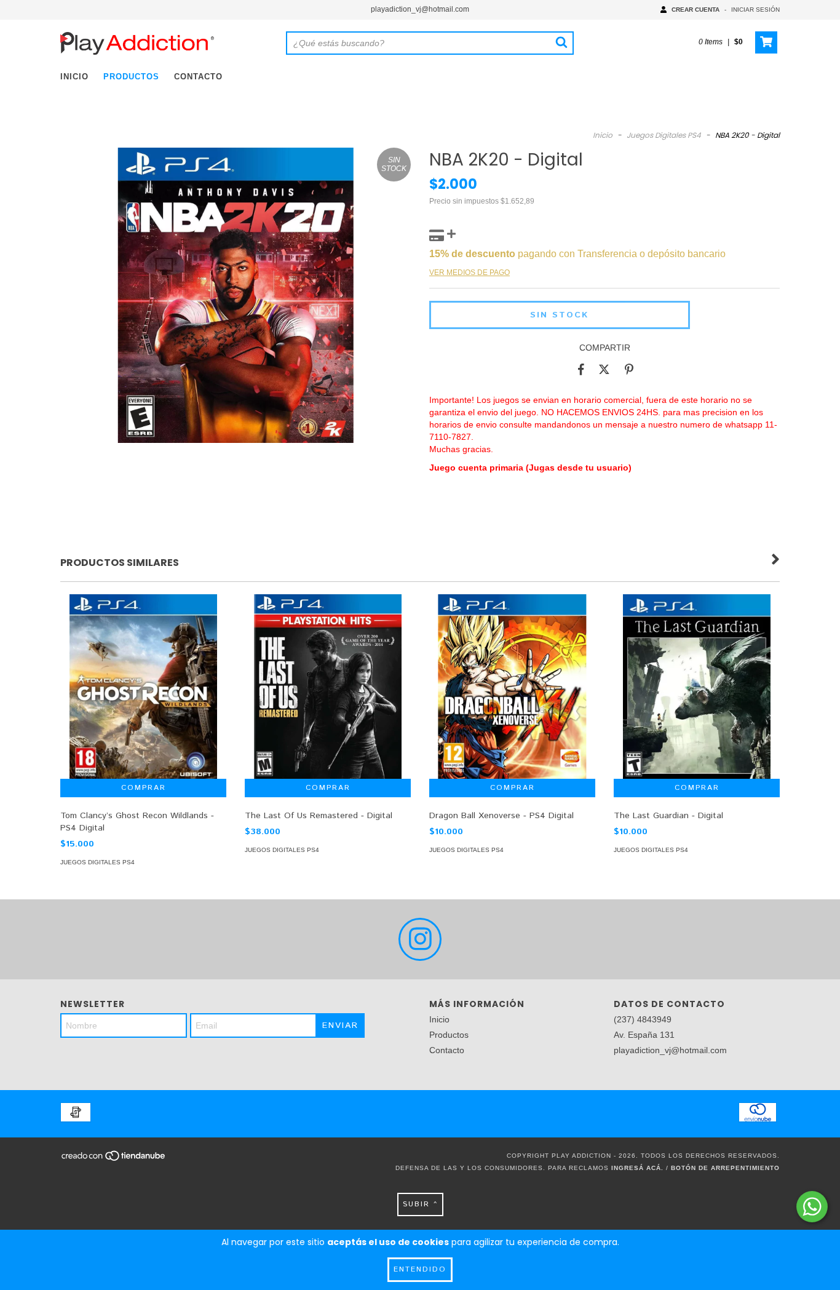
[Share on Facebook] (581, 369)
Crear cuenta (695, 9)
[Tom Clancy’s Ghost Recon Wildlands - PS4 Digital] (143, 698)
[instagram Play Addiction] (420, 939)
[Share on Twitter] (604, 369)
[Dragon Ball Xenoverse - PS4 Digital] (512, 697)
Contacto (198, 76)
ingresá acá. (637, 1168)
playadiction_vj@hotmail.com (420, 9)
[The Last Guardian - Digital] (697, 698)
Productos (131, 76)
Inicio (74, 76)
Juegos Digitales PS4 (664, 135)
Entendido (420, 1269)
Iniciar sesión (755, 9)
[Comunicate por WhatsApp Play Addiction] (812, 1206)
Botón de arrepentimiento (725, 1168)
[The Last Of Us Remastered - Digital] (328, 698)
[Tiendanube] (114, 1160)
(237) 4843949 (643, 1019)
